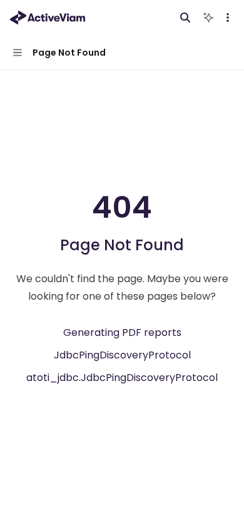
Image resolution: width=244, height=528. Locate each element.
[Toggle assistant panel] (208, 17)
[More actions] (227, 17)
